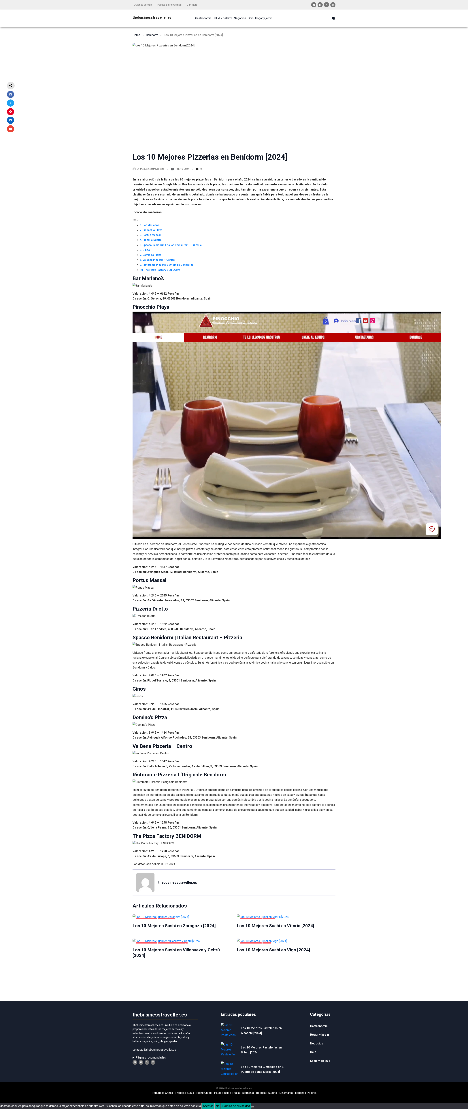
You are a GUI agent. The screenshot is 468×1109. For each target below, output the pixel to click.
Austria (272, 1093)
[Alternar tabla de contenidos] (135, 220)
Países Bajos (222, 1093)
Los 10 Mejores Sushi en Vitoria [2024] (275, 925)
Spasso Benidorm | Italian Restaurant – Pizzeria (172, 245)
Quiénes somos (143, 4)
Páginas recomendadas (151, 1057)
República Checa (162, 1093)
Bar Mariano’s (151, 225)
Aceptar (208, 1106)
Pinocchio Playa (152, 230)
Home (136, 35)
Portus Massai (152, 235)
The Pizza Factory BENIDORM (162, 270)
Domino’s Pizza (152, 255)
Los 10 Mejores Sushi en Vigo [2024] (273, 949)
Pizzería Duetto (152, 240)
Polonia (311, 1093)
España (299, 1093)
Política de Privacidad (169, 4)
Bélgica (261, 1093)
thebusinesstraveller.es (152, 17)
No (217, 1106)
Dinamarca (286, 1093)
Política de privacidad (236, 1106)
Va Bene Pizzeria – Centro (159, 259)
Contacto (192, 4)
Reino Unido (204, 1093)
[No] (252, 1107)
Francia (179, 1093)
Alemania (248, 1093)
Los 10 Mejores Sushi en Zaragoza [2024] (174, 925)
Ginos (146, 250)
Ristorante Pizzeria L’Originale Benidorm (168, 264)
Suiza (190, 1093)
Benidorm (152, 35)
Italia (236, 1093)
